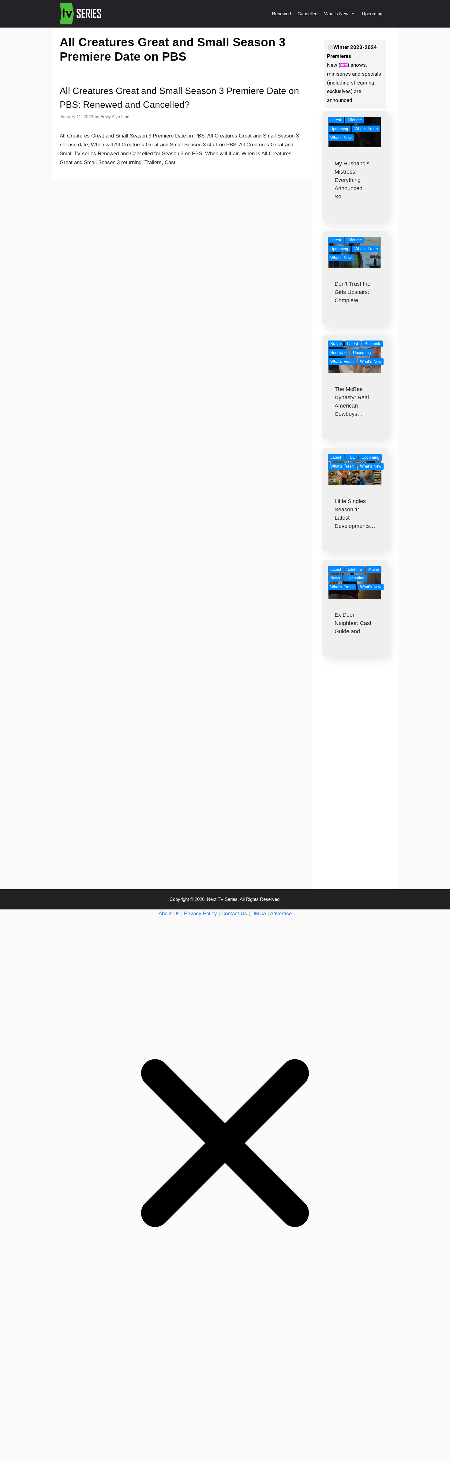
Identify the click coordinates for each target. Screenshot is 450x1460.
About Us (169, 913)
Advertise (281, 913)
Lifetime (355, 120)
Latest (335, 120)
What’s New (336, 13)
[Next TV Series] (81, 14)
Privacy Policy (200, 913)
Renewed (281, 13)
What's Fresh (366, 128)
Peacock (372, 343)
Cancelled (307, 13)
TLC (351, 457)
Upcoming (372, 13)
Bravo (335, 343)
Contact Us (234, 913)
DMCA (258, 913)
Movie (373, 569)
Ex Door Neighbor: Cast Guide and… (353, 623)
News (335, 578)
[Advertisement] (355, 785)
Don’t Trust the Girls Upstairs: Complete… (352, 292)
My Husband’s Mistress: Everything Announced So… (352, 180)
